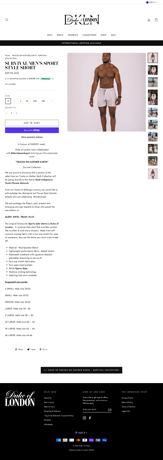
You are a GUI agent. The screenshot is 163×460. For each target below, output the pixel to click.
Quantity (10, 107)
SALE (113, 35)
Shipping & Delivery (52, 411)
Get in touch (49, 402)
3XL (43, 101)
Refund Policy (127, 402)
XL (27, 101)
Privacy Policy (127, 398)
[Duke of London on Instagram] (84, 417)
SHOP (103, 35)
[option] (81, 43)
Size (7, 96)
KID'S (49, 35)
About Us (48, 398)
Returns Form (49, 406)
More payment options (32, 136)
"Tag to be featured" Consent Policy (58, 415)
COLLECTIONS (89, 35)
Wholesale (48, 424)
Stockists (47, 420)
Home (7, 55)
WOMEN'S (73, 35)
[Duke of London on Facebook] (89, 417)
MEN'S (60, 35)
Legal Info (126, 411)
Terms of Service (128, 406)
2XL (35, 101)
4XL (52, 101)
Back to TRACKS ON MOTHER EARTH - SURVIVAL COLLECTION (83, 370)
